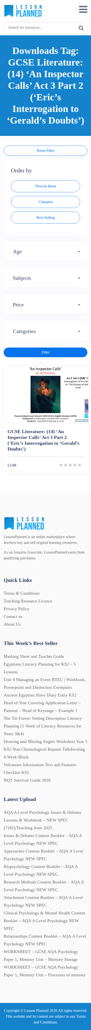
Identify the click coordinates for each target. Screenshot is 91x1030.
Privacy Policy (16, 608)
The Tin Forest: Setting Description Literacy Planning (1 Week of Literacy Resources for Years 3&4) (43, 726)
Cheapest (46, 202)
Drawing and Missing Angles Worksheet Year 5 (45, 741)
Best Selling (45, 217)
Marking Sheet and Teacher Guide (34, 656)
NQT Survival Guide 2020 (27, 780)
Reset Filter (45, 150)
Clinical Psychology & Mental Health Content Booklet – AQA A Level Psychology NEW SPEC (44, 921)
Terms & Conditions (22, 593)
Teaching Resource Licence (28, 601)
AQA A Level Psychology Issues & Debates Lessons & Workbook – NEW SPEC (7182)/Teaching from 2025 (42, 820)
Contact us (13, 616)
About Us (12, 624)
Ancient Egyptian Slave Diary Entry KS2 (40, 695)
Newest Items (45, 186)
